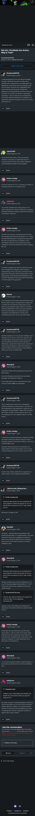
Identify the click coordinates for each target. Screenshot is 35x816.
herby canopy (12, 178)
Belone (9, 294)
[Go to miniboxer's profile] (3, 682)
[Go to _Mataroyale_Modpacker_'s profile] (3, 490)
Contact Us (17, 811)
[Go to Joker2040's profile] (3, 153)
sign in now (13, 731)
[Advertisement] (17, 24)
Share (9, 753)
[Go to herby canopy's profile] (3, 179)
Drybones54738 (8, 58)
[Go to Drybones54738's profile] (3, 74)
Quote (8, 108)
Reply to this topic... (11, 743)
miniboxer (10, 681)
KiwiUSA (10, 527)
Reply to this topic (17, 66)
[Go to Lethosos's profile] (3, 202)
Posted (13, 75)
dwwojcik (10, 365)
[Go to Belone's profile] (3, 296)
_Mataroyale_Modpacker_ (17, 488)
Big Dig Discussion (17, 59)
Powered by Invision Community (17, 813)
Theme (9, 811)
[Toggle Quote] (4, 497)
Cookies (25, 811)
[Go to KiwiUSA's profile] (3, 528)
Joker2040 (11, 151)
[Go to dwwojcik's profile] (3, 366)
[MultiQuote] (3, 108)
